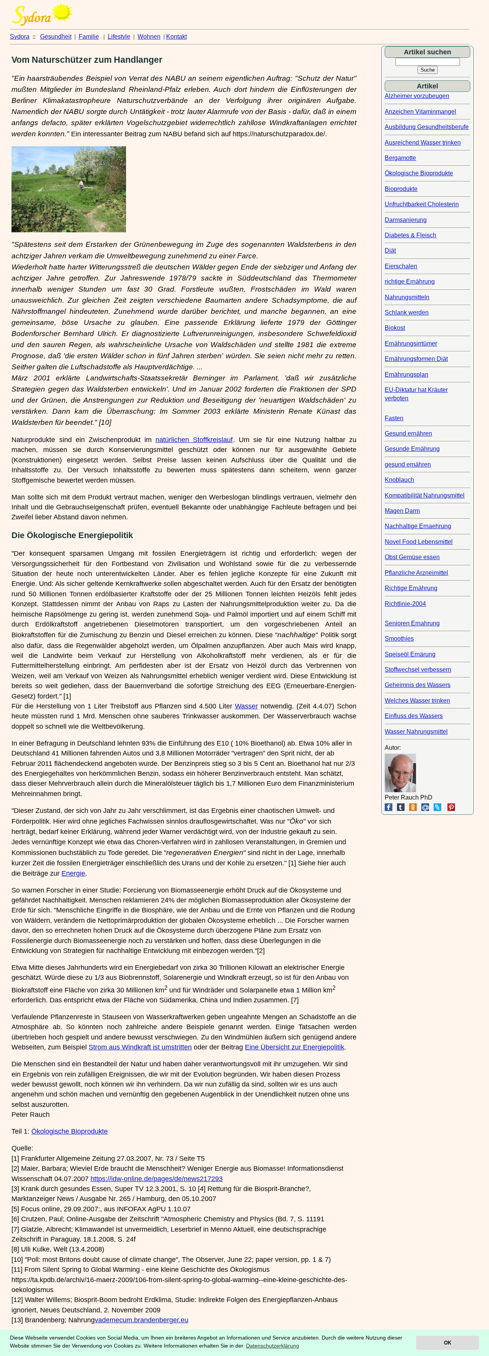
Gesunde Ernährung (412, 448)
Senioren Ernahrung (412, 623)
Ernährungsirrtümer (411, 343)
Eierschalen (401, 266)
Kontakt (176, 36)
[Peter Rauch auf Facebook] (388, 809)
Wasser (246, 706)
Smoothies (399, 638)
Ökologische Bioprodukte (69, 1131)
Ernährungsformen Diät (416, 359)
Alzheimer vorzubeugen (417, 96)
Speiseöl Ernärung (410, 654)
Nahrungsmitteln (407, 297)
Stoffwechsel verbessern (418, 669)
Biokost (395, 328)
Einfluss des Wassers (414, 716)
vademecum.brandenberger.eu (141, 1320)
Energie (73, 873)
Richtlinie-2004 (405, 603)
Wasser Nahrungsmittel (416, 731)
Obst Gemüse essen (412, 557)
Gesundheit (55, 36)
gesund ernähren (408, 464)
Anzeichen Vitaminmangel (420, 111)
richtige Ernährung (410, 281)
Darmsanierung (406, 220)
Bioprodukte (401, 189)
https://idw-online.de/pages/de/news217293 (157, 1179)
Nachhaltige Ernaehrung (418, 526)
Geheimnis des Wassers (417, 685)
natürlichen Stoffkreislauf (194, 440)
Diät (390, 250)
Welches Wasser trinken (417, 700)
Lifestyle (119, 36)
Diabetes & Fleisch (410, 235)
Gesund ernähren (408, 433)
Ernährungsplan (406, 374)
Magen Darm (402, 510)
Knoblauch (399, 479)
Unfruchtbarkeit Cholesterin (422, 204)
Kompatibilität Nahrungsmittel (425, 495)
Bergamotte (400, 158)
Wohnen (149, 36)
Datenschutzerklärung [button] (272, 1346)
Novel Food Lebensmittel (419, 541)
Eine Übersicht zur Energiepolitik (294, 1047)
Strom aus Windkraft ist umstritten (140, 1047)
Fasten (394, 418)
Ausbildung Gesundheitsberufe (427, 127)
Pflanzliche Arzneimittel (416, 572)
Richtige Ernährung (411, 588)
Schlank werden (407, 312)
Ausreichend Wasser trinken (423, 142)
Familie (89, 36)
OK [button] (447, 1343)
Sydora (19, 36)
